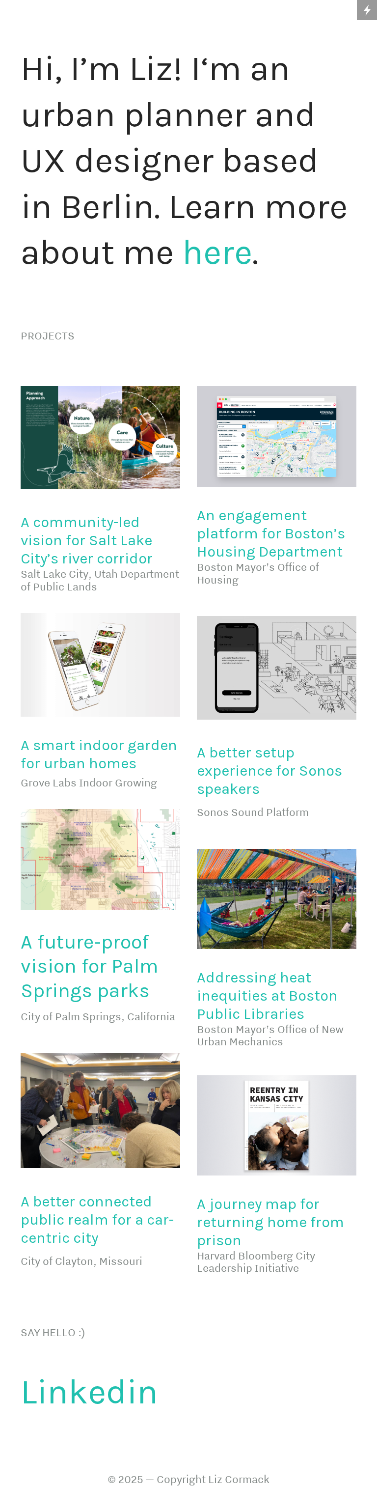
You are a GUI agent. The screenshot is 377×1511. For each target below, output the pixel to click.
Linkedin (89, 1391)
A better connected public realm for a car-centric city (97, 1220)
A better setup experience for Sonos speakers (269, 771)
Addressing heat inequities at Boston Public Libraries (267, 996)
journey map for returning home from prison (270, 1222)
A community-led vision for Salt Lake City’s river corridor (88, 540)
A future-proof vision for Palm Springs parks (89, 966)
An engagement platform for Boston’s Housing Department (271, 533)
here (217, 252)
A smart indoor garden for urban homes (99, 754)
